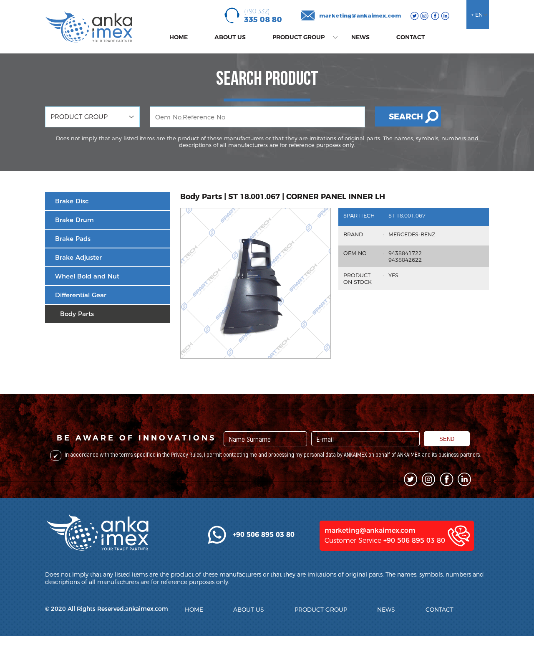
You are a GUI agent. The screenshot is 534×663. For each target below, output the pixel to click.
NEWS (360, 37)
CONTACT (410, 37)
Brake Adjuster (78, 257)
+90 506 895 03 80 (414, 540)
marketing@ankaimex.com (360, 15)
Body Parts (77, 314)
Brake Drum (74, 220)
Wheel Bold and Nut (87, 276)
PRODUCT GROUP (298, 37)
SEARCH (406, 116)
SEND (446, 439)
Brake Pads (73, 239)
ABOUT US (230, 37)
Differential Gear (80, 295)
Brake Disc (71, 201)
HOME (178, 37)
